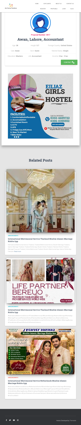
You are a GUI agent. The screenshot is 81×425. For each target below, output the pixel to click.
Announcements (13, 235)
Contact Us (70, 3)
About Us (58, 3)
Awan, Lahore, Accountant (40, 39)
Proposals (54, 8)
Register (43, 8)
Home (37, 3)
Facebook (6, 420)
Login (64, 8)
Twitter (10, 420)
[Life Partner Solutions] (10, 6)
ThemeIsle (73, 420)
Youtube (14, 420)
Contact (68, 62)
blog (72, 8)
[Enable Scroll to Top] (77, 421)
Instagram (17, 420)
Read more (17, 251)
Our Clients (47, 3)
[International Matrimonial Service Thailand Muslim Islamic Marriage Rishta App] (40, 200)
